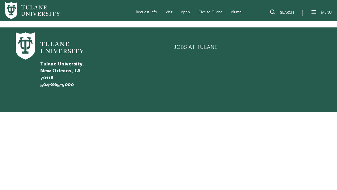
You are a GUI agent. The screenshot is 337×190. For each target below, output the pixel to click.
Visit (169, 12)
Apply (185, 12)
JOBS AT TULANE (195, 47)
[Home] (32, 10)
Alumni (236, 12)
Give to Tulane (210, 12)
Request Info (146, 12)
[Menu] (314, 12)
